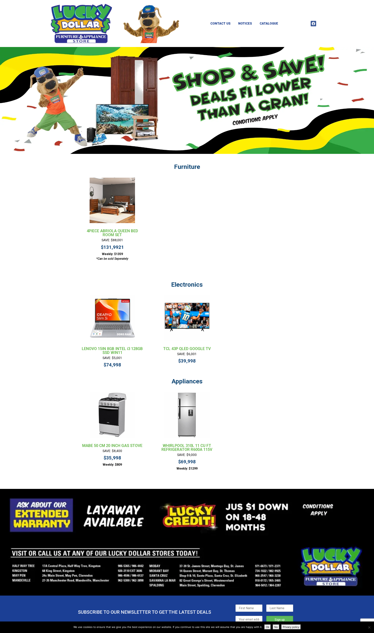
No (276, 627)
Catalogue (269, 23)
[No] (369, 627)
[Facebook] (313, 23)
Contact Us (220, 23)
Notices (245, 23)
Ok (267, 627)
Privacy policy (291, 627)
